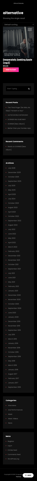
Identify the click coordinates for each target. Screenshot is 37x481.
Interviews (12, 405)
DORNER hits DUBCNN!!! (17, 119)
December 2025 (14, 172)
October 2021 (13, 264)
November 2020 (14, 299)
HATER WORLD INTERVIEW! (18, 115)
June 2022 (12, 234)
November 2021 (14, 260)
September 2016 (14, 387)
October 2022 (13, 216)
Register (11, 441)
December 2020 (14, 295)
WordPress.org (13, 459)
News (10, 423)
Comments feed (14, 454)
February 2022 (13, 251)
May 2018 (11, 361)
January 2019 (13, 343)
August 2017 (12, 374)
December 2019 (14, 321)
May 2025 (11, 190)
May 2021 (11, 282)
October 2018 (13, 352)
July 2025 (11, 185)
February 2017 (13, 378)
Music (10, 414)
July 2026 (11, 168)
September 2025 (14, 181)
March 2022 (12, 247)
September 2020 (14, 308)
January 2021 (13, 291)
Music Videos (13, 418)
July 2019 (11, 334)
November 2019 (14, 326)
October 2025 (13, 177)
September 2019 (14, 330)
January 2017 (13, 383)
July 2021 (11, 273)
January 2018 (13, 369)
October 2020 (13, 304)
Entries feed (12, 450)
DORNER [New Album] (16, 124)
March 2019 (12, 339)
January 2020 (13, 317)
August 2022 (12, 225)
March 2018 (12, 365)
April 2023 (12, 212)
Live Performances (15, 410)
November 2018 (14, 348)
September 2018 (14, 356)
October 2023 (13, 203)
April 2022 (12, 242)
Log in (10, 446)
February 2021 (13, 286)
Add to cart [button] (11, 70)
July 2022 (11, 229)
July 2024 (11, 199)
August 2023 (12, 207)
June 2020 (12, 313)
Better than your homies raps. (19, 128)
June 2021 (11, 277)
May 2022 (11, 238)
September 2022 (14, 220)
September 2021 (14, 269)
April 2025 (12, 194)
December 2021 (14, 256)
